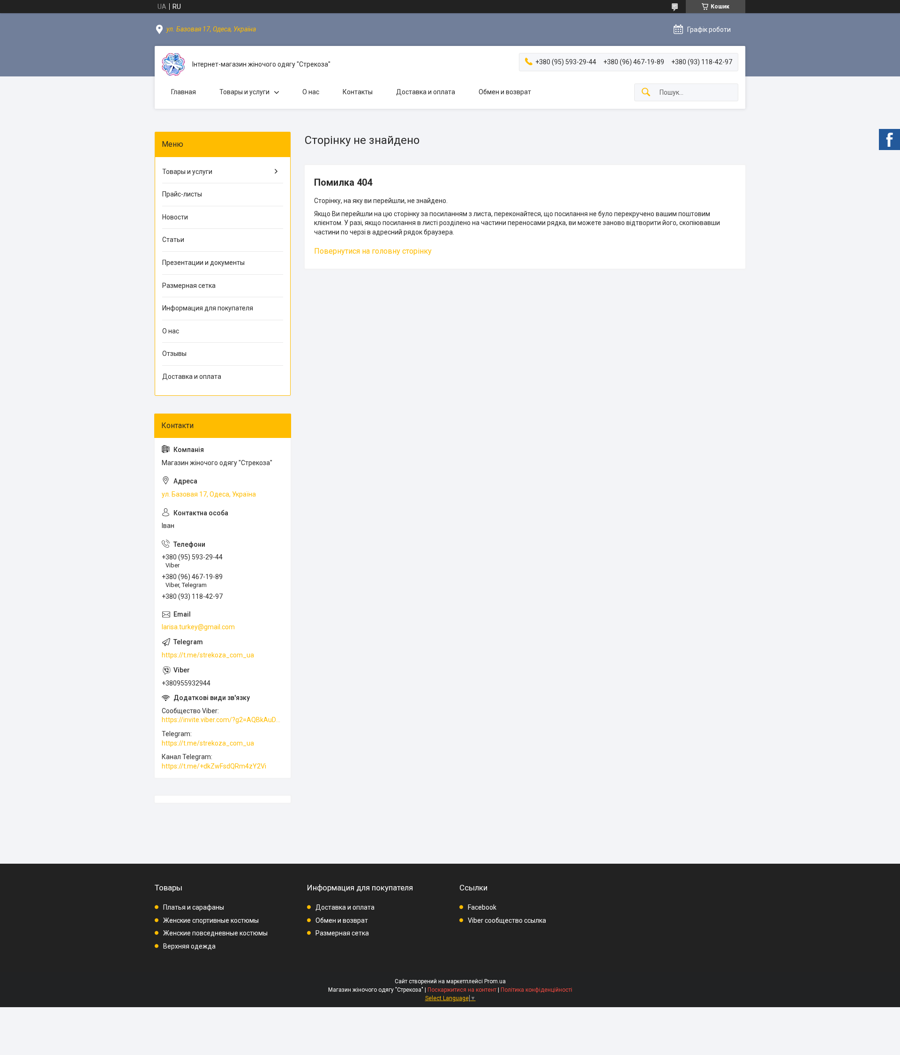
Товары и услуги (244, 92)
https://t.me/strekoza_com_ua (208, 655)
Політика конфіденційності (536, 990)
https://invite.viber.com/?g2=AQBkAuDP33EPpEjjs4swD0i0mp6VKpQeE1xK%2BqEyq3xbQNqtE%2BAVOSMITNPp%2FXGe (223, 719)
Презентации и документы (203, 262)
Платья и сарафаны (193, 907)
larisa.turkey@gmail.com (198, 627)
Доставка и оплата (425, 92)
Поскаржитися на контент (462, 990)
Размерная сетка (189, 285)
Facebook (482, 907)
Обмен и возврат (505, 92)
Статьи (173, 239)
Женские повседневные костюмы (215, 933)
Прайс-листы (182, 194)
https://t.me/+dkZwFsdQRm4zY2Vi (214, 766)
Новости (175, 217)
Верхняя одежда (189, 946)
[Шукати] (645, 92)
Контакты (358, 92)
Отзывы (174, 353)
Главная (183, 92)
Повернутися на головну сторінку (373, 251)
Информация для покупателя (207, 308)
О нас (310, 92)
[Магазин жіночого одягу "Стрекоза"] (173, 64)
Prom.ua (495, 981)
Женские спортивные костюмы (211, 920)
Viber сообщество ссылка (507, 920)
